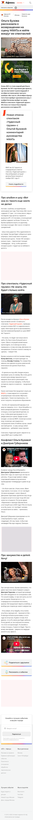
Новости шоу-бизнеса (26, 15)
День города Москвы (8, 775)
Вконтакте (21, 766)
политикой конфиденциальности (11, 714)
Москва (20, 728)
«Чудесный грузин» (16, 324)
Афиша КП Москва (7, 15)
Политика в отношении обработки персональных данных (6, 742)
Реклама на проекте (7, 728)
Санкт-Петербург (23, 731)
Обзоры (17, 15)
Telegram (20, 772)
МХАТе (3, 393)
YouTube (20, 769)
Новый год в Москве (7, 772)
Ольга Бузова (24, 319)
